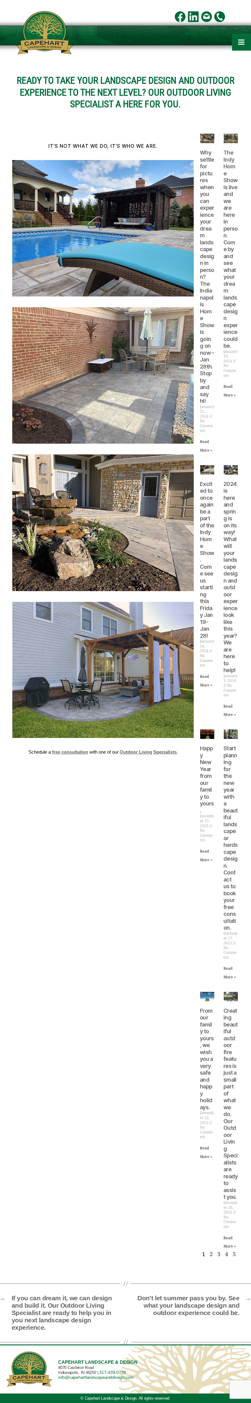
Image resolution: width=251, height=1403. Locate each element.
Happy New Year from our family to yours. (207, 779)
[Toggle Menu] (241, 42)
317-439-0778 (112, 1372)
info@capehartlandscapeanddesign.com (96, 1377)
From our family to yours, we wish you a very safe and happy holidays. (207, 1059)
